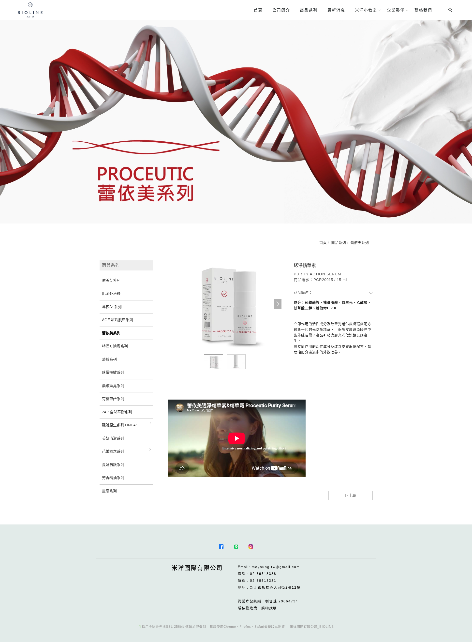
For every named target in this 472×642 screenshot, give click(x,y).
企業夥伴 (396, 10)
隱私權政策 (247, 608)
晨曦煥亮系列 (113, 386)
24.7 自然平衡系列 (117, 412)
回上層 (350, 495)
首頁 (258, 10)
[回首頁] (30, 9)
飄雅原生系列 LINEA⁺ (119, 425)
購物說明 (269, 608)
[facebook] (221, 547)
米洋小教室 (366, 10)
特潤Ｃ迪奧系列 (115, 346)
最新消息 (336, 10)
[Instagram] (250, 547)
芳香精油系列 (113, 478)
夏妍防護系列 (113, 465)
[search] (451, 10)
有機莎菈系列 (113, 399)
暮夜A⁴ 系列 (112, 307)
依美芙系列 (111, 280)
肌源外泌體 (111, 293)
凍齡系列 (109, 359)
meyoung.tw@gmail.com (276, 567)
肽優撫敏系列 (113, 372)
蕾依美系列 (359, 242)
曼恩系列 (109, 491)
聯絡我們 (423, 10)
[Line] (236, 547)
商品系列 (309, 10)
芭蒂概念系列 (113, 451)
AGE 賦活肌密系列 (117, 320)
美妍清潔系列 (113, 438)
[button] (277, 304)
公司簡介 (281, 10)
